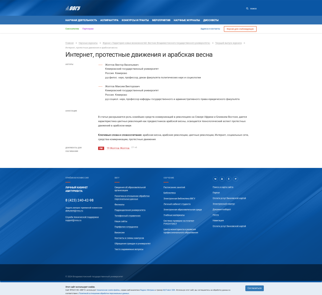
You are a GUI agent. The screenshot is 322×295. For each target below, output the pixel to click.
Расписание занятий (174, 187)
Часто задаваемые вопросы (129, 249)
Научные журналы (187, 20)
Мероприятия (161, 20)
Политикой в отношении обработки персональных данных (104, 293)
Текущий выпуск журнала (228, 43)
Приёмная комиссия (77, 177)
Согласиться (255, 288)
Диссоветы (211, 20)
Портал (216, 192)
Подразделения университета (130, 210)
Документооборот (222, 209)
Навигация (218, 220)
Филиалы (119, 204)
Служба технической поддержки (82, 217)
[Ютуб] (222, 178)
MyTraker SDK (169, 290)
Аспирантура (109, 20)
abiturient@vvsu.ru (74, 210)
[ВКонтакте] (215, 178)
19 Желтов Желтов (118, 148)
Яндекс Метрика (147, 290)
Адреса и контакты (210, 28)
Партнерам (88, 28)
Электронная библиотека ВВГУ (179, 198)
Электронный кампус (224, 204)
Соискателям (72, 28)
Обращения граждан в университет (133, 243)
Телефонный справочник (128, 215)
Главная (69, 43)
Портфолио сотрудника (126, 227)
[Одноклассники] (228, 178)
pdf (101, 148)
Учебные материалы (174, 215)
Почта (216, 215)
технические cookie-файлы (108, 290)
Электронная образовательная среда (183, 209)
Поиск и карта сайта (223, 187)
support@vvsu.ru (73, 220)
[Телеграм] (235, 178)
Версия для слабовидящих (240, 29)
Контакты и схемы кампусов (129, 238)
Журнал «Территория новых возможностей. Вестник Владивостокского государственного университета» (156, 43)
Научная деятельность (81, 20)
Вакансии (120, 232)
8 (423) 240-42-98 (79, 200)
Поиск (253, 9)
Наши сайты (121, 221)
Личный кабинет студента (177, 204)
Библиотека (170, 193)
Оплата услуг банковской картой (229, 198)
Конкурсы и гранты (135, 20)
